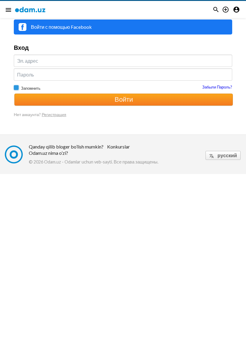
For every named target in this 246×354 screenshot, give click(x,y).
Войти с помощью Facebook (61, 27)
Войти (124, 99)
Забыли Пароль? (217, 87)
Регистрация (54, 114)
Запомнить (30, 88)
